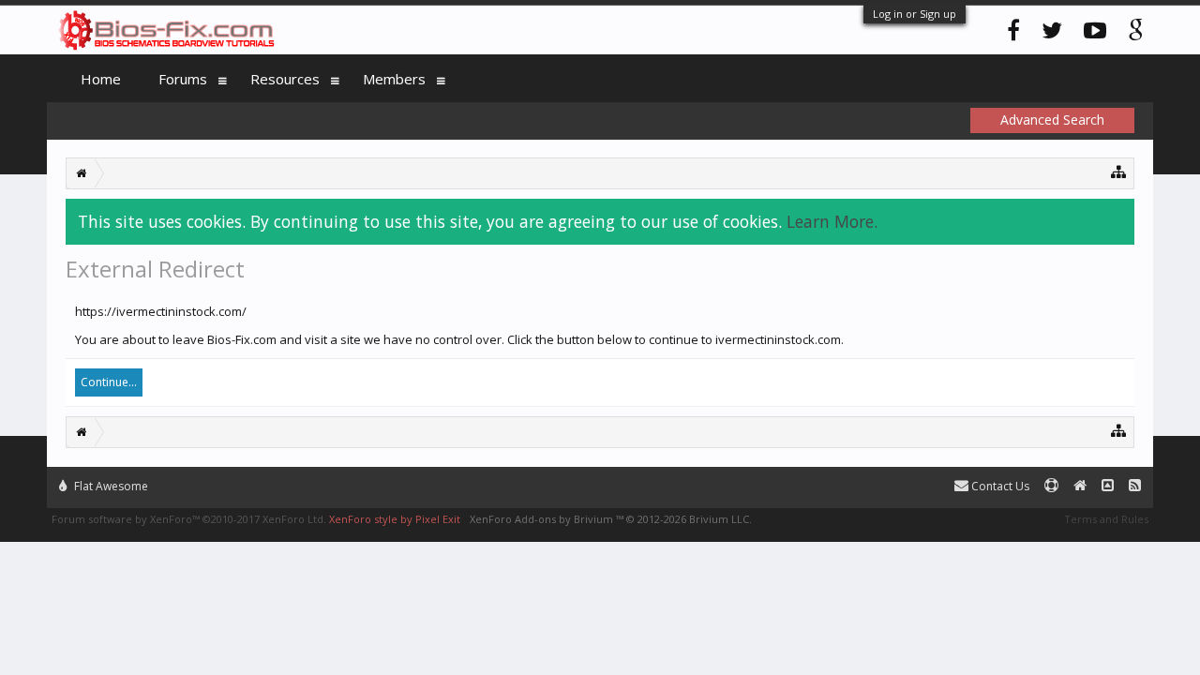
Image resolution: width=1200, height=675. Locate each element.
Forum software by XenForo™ (189, 519)
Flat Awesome (109, 486)
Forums (182, 78)
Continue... (109, 382)
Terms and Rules (1106, 519)
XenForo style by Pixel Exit (394, 519)
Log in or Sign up (914, 14)
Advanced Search (1052, 119)
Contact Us (998, 486)
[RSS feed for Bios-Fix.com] (1134, 486)
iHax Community (600, 478)
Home (101, 78)
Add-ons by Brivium (611, 519)
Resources (285, 78)
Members (394, 78)
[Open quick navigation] (1119, 171)
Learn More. (832, 221)
